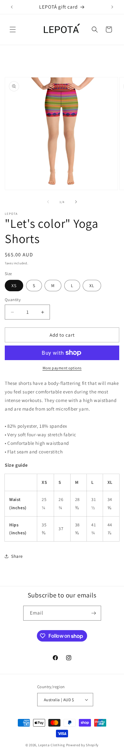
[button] (13, 29)
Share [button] (17, 556)
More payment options (62, 368)
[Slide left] (48, 202)
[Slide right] (76, 202)
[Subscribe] (94, 613)
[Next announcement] (112, 7)
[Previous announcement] (12, 7)
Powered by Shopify (82, 745)
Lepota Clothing (52, 745)
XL (91, 285)
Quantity (13, 299)
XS (14, 285)
